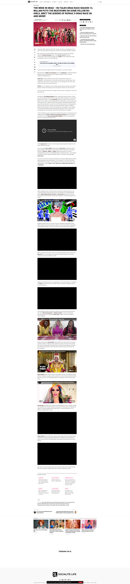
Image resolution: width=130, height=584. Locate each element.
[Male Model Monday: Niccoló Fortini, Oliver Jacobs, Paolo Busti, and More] (57, 524)
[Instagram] (85, 22)
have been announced (61, 114)
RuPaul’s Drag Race (47, 55)
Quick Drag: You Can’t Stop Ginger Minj (87, 44)
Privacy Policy (61, 582)
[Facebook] (80, 22)
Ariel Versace (40, 405)
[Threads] (88, 22)
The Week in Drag (48, 505)
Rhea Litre (54, 503)
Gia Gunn (54, 194)
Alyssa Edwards (40, 374)
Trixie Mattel (40, 164)
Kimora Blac (61, 194)
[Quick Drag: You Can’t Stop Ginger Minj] (41, 524)
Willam (49, 151)
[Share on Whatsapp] (35, 60)
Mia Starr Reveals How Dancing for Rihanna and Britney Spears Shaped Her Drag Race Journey (73, 531)
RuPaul (59, 56)
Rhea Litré (39, 254)
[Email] (69, 20)
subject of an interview (50, 72)
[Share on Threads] (66, 20)
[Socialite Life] (33, 1)
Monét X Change (58, 312)
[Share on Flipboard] (63, 20)
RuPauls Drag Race (62, 503)
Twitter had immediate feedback (54, 116)
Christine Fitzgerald (38, 19)
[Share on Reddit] (64, 20)
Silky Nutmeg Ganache (46, 194)
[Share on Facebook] (59, 20)
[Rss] (92, 22)
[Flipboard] (86, 22)
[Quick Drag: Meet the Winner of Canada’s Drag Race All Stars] (89, 524)
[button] (81, 582)
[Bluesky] (90, 22)
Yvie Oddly (54, 99)
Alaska (54, 151)
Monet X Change (49, 503)
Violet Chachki (40, 436)
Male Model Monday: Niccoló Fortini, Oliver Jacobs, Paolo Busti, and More (56, 531)
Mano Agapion (44, 503)
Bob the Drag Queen (47, 312)
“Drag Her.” (45, 151)
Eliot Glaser (63, 502)
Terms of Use (68, 582)
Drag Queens (36, 5)
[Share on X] (61, 20)
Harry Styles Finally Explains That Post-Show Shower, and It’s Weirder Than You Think (87, 29)
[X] (81, 22)
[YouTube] (83, 22)
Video (57, 505)
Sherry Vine (67, 503)
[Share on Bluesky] (67, 20)
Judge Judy (63, 72)
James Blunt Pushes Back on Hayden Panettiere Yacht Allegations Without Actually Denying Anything (88, 41)
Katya (40, 283)
